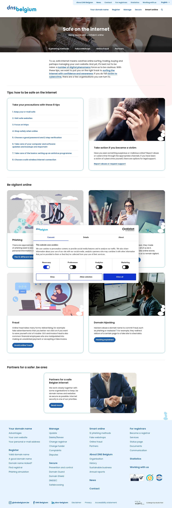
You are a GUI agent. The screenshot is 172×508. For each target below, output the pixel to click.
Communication (138, 450)
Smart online (151, 9)
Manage (127, 9)
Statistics (135, 2)
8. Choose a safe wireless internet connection (34, 159)
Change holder (57, 446)
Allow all (119, 277)
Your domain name (99, 9)
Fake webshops (82, 48)
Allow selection (86, 277)
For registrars (121, 2)
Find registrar (16, 467)
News (98, 2)
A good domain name (20, 458)
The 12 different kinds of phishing (30, 257)
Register (116, 9)
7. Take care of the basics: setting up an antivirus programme (42, 153)
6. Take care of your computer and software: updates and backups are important (34, 145)
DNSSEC (53, 480)
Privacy (88, 502)
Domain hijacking (104, 322)
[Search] (162, 9)
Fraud (15, 322)
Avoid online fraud (23, 345)
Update (53, 433)
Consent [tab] (50, 237)
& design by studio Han (154, 503)
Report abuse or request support (110, 163)
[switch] (73, 267)
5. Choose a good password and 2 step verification (37, 137)
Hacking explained (104, 339)
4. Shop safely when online (25, 131)
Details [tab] (86, 237)
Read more (56, 405)
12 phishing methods (58, 48)
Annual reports (97, 471)
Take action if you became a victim (115, 147)
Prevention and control (61, 467)
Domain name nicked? (20, 463)
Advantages (15, 433)
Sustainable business (101, 467)
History (93, 463)
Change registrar (58, 441)
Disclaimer (76, 502)
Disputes (53, 454)
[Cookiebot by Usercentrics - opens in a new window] (126, 229)
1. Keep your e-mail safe (23, 111)
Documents (136, 446)
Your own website (18, 437)
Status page (136, 441)
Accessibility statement (106, 502)
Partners (119, 48)
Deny (52, 277)
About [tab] (121, 237)
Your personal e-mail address (24, 441)
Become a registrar (140, 433)
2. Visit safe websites (22, 118)
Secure (138, 9)
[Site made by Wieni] (140, 502)
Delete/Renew (56, 437)
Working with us (149, 2)
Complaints (55, 450)
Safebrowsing (56, 484)
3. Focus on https (20, 124)
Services (134, 437)
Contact (108, 2)
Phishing (17, 240)
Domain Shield (56, 476)
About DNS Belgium (84, 2)
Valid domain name (19, 454)
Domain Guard (56, 471)
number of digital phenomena (74, 67)
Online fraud (102, 48)
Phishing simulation (19, 471)
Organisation (96, 458)
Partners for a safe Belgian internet (60, 381)
